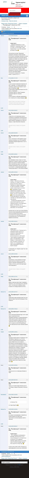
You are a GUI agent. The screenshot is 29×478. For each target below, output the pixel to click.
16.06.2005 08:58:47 (13, 426)
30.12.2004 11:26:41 (13, 154)
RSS (4, 31)
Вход (17, 4)
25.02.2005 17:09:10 (13, 308)
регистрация (19, 6)
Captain (2, 331)
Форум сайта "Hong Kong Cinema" (11, 15)
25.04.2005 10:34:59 (13, 394)
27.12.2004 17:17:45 (13, 78)
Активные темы (4, 21)
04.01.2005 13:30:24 (13, 172)
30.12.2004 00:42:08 (13, 133)
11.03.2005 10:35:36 (13, 365)
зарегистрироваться (5, 29)
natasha (2, 172)
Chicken (2, 35)
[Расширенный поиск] (14, 14)
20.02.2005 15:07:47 (13, 291)
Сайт (2, 108)
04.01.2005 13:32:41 (13, 221)
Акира (2, 154)
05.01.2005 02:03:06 (13, 254)
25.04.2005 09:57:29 (13, 379)
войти (18, 28)
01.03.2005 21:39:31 (13, 331)
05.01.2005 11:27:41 (13, 276)
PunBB (18, 464)
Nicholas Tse (3, 291)
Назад (8, 27)
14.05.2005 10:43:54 (13, 409)
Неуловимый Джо (4, 394)
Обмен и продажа (23, 23)
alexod (2, 110)
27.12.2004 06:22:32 (13, 35)
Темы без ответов (13, 21)
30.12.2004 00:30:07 (13, 110)
